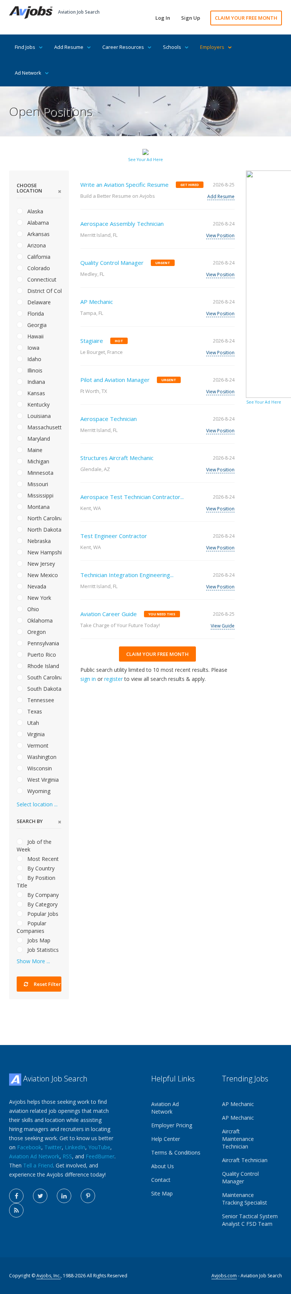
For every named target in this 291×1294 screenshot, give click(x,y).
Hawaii (35, 336)
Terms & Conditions (175, 1152)
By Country (40, 868)
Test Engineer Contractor (113, 536)
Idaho (33, 359)
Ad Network (28, 72)
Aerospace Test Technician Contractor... (132, 497)
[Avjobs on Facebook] (16, 1196)
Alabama (37, 222)
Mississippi (39, 495)
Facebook (29, 1147)
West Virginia (42, 779)
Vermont (37, 745)
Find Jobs (25, 47)
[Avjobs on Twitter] (40, 1196)
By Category (42, 904)
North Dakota (43, 529)
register (113, 678)
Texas (34, 711)
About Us (162, 1166)
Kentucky (38, 404)
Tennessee (40, 700)
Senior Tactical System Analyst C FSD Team (250, 1220)
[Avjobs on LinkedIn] (64, 1196)
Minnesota (39, 472)
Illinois (34, 370)
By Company (42, 894)
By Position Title (36, 881)
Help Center (165, 1138)
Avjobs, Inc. (48, 1275)
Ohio (32, 609)
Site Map (162, 1193)
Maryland (38, 438)
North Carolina (43, 518)
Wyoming (38, 791)
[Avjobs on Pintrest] (88, 1196)
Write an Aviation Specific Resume (124, 184)
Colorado (38, 268)
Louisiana (38, 415)
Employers (212, 47)
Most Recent (42, 858)
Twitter (53, 1147)
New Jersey (40, 563)
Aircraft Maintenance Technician (238, 1139)
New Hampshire (43, 552)
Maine (34, 450)
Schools (172, 47)
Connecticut (41, 279)
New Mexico (42, 575)
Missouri (37, 484)
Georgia (36, 325)
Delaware (38, 302)
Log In (162, 17)
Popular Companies (31, 927)
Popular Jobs (42, 913)
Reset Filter (47, 984)
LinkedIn (75, 1147)
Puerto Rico (41, 654)
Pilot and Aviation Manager (115, 379)
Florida (35, 313)
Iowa (32, 347)
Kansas (35, 393)
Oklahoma (39, 620)
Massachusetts (43, 427)
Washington (41, 756)
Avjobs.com (224, 1275)
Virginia (35, 734)
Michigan (37, 461)
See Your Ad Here (145, 159)
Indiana (35, 381)
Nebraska (38, 541)
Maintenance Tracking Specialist (244, 1198)
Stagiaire (91, 340)
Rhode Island (42, 666)
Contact (161, 1179)
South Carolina (43, 677)
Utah (32, 722)
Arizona (36, 245)
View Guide (223, 626)
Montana (38, 506)
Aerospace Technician (108, 418)
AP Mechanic (96, 301)
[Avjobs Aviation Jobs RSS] (16, 1210)
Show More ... (33, 961)
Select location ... (37, 804)
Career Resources (123, 47)
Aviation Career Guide (108, 614)
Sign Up (190, 17)
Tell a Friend (38, 1165)
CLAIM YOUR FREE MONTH (246, 17)
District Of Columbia (43, 290)
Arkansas (38, 234)
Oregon (36, 631)
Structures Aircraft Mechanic (116, 458)
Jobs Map (38, 940)
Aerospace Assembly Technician (122, 223)
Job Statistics (42, 949)
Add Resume (68, 47)
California (38, 256)
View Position (220, 235)
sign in (88, 678)
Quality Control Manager (112, 262)
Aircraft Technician (245, 1160)
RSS (67, 1156)
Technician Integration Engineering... (127, 575)
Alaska (34, 211)
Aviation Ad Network (34, 1156)
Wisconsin (39, 768)
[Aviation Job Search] (31, 12)
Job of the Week (34, 845)
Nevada (36, 586)
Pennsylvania (42, 643)
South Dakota (43, 688)
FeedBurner (100, 1156)
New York (38, 597)
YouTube (99, 1147)
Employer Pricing (171, 1125)
